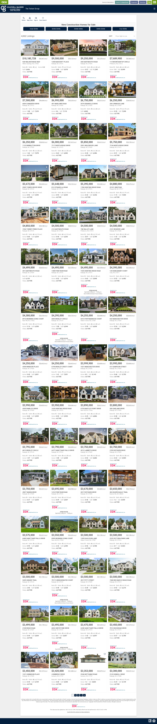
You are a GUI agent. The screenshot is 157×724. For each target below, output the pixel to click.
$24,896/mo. (101, 363)
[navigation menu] (154, 2)
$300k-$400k (78, 29)
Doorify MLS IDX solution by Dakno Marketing (78, 712)
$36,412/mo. (101, 142)
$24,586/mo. (72, 405)
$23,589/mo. (72, 447)
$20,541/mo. (130, 671)
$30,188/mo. (43, 226)
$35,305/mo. (43, 184)
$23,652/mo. (130, 405)
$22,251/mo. (43, 535)
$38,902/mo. (130, 100)
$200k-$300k (56, 29)
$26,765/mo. (43, 315)
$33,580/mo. (101, 184)
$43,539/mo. (72, 100)
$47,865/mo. (130, 58)
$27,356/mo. (130, 267)
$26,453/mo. (130, 315)
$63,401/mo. (43, 58)
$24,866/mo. (130, 363)
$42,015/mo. (101, 100)
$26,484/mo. (101, 315)
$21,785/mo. (101, 535)
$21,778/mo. (43, 625)
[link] (23, 19)
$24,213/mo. (101, 405)
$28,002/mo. (43, 267)
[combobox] (124, 36)
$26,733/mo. (72, 315)
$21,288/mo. (72, 671)
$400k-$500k (101, 29)
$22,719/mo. (130, 489)
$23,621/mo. (43, 447)
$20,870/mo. (101, 671)
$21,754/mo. (72, 625)
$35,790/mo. (130, 142)
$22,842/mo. (101, 489)
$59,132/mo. (72, 58)
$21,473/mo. (130, 625)
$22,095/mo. (72, 535)
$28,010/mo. (72, 226)
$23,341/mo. (101, 447)
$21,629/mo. (101, 625)
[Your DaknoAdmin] (4, 2)
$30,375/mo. (130, 184)
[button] (29, 19)
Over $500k (123, 29)
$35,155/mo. (72, 184)
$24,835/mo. (43, 405)
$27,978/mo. (72, 267)
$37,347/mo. (72, 142)
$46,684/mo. (43, 100)
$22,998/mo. (72, 489)
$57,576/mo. (101, 58)
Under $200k (34, 29)
